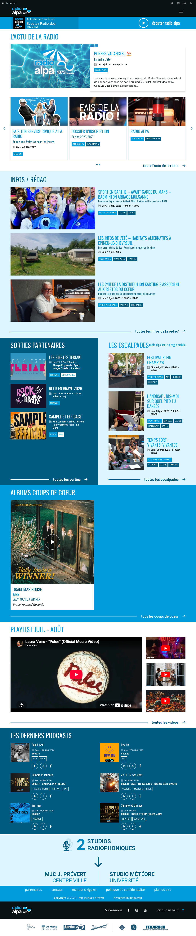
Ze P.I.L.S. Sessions (132, 775)
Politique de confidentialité (125, 890)
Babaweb (136, 898)
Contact (56, 890)
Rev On (125, 745)
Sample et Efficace (42, 775)
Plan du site (162, 890)
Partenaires (33, 890)
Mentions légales (84, 890)
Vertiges (37, 805)
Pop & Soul (38, 745)
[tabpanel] (39, 128)
